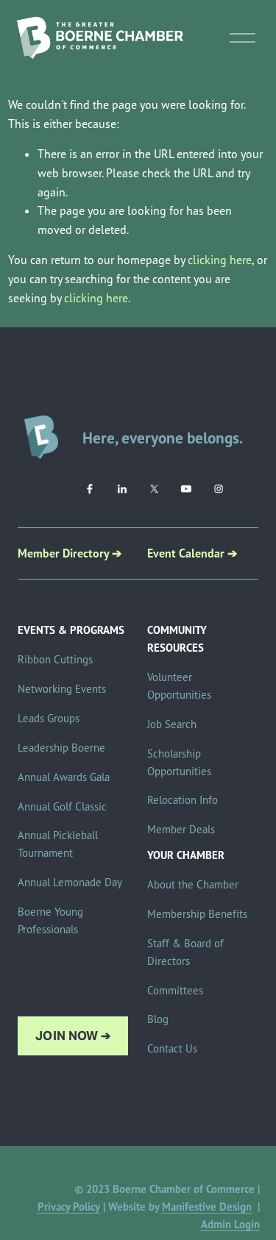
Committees (175, 990)
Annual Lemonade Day (70, 882)
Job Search (172, 724)
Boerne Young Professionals (50, 920)
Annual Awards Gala (64, 777)
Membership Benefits (197, 914)
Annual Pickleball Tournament (58, 844)
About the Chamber (192, 884)
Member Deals (181, 829)
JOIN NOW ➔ (72, 1036)
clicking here (220, 259)
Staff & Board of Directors (185, 952)
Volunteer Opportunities (179, 686)
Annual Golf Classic (62, 806)
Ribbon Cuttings (55, 659)
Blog (158, 1019)
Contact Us (172, 1048)
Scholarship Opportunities (179, 762)
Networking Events (62, 689)
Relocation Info (182, 800)
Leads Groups (48, 718)
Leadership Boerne (61, 748)
